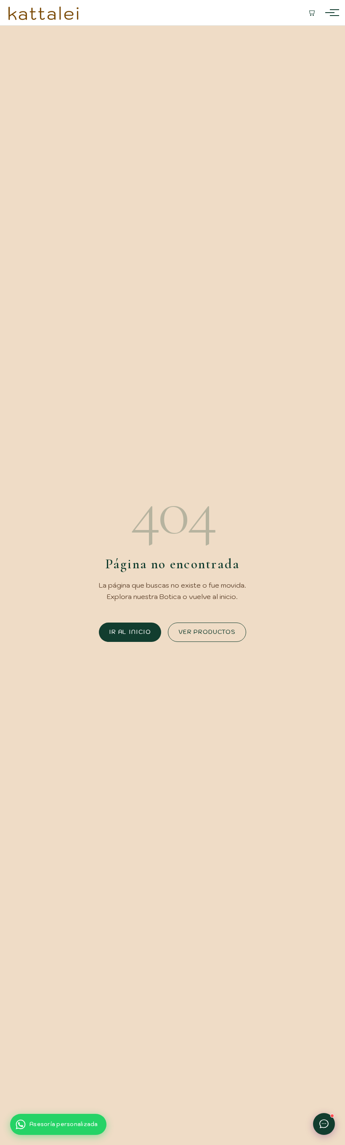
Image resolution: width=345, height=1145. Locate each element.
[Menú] (329, 12)
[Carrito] (311, 12)
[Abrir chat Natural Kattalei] (324, 1124)
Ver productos (207, 632)
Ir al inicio (130, 632)
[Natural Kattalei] (43, 12)
